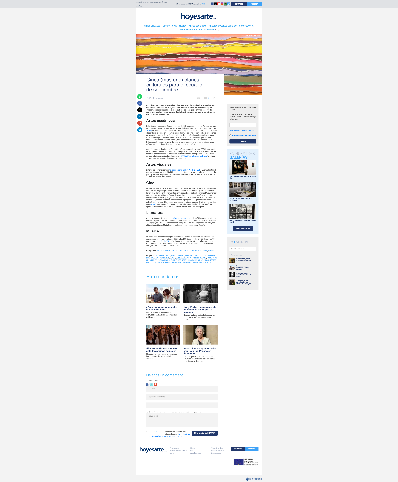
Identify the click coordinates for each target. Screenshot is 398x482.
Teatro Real (176, 262)
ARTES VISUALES (152, 25)
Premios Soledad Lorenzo (178, 450)
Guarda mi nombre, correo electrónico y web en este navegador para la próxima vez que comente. (175, 412)
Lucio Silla (165, 241)
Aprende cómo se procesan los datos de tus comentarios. (168, 435)
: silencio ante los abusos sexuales (161, 350)
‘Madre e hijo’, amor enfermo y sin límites (243, 259)
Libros (204, 251)
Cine (187, 251)
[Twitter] (151, 384)
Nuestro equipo (216, 453)
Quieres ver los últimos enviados (242, 131)
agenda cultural (162, 256)
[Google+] (155, 384)
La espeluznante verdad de (243, 274)
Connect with (152, 380)
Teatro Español (163, 262)
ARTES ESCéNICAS (197, 25)
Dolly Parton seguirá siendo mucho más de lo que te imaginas (200, 309)
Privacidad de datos (217, 450)
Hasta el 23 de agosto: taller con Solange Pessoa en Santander (199, 351)
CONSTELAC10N (246, 25)
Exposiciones (195, 251)
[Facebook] (148, 384)
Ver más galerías (243, 228)
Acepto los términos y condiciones (244, 135)
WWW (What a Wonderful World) (194, 156)
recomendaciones (190, 260)
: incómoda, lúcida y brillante (161, 308)
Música (211, 251)
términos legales (158, 432)
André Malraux (177, 256)
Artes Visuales (178, 251)
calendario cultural (160, 258)
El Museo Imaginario (181, 218)
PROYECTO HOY (206, 29)
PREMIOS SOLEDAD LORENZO (223, 25)
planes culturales (172, 260)
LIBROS (166, 25)
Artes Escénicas (164, 251)
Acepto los (155, 432)
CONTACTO (239, 4)
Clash (153, 204)
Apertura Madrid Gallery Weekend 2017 (185, 170)
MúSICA (182, 25)
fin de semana (200, 258)
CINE (174, 25)
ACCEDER (254, 4)
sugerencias (203, 260)
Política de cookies (217, 448)
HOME (149, 130)
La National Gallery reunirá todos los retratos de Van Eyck (243, 282)
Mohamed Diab (157, 260)
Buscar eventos (236, 255)
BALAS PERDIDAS (188, 29)
